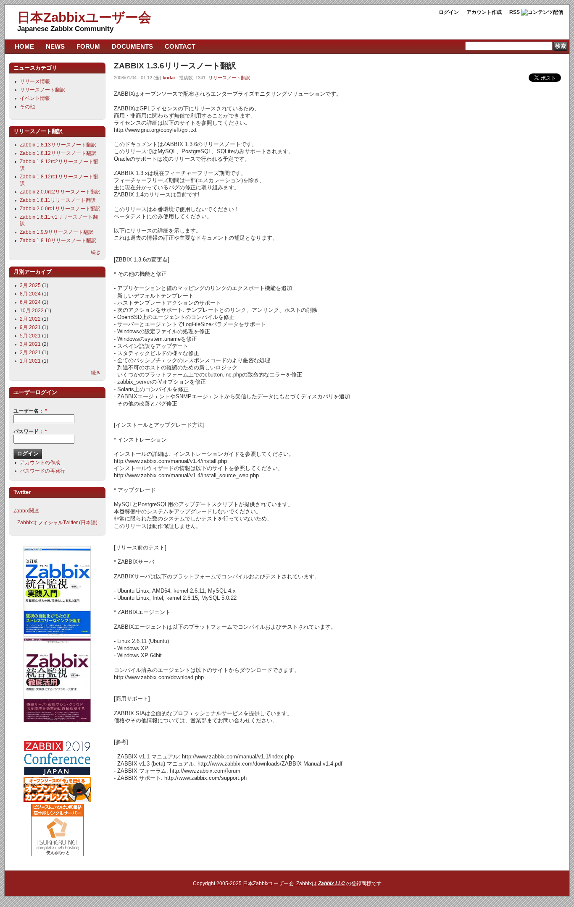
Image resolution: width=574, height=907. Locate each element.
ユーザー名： (30, 411)
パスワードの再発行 (42, 471)
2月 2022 (30, 319)
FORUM (88, 46)
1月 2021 (30, 361)
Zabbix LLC (331, 883)
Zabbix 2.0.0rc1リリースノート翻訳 (60, 209)
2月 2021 (30, 352)
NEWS (55, 46)
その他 (27, 107)
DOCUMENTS (132, 46)
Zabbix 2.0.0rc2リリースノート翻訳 (60, 192)
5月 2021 (30, 336)
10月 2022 (32, 311)
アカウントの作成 (40, 462)
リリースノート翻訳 (229, 77)
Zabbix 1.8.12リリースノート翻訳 (58, 153)
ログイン (449, 12)
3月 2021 (30, 344)
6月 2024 (30, 302)
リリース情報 (35, 81)
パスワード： (30, 431)
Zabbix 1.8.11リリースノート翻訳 (58, 200)
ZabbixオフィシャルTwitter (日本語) (57, 522)
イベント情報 (35, 98)
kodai (169, 77)
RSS (514, 12)
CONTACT (180, 46)
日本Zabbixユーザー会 (84, 17)
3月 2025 (30, 285)
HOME (24, 46)
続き (96, 252)
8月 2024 (30, 294)
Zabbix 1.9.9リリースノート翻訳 (56, 232)
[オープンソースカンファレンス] (57, 800)
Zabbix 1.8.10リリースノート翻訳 (58, 240)
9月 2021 (30, 327)
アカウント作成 (484, 12)
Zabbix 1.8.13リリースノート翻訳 (58, 145)
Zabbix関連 (26, 511)
